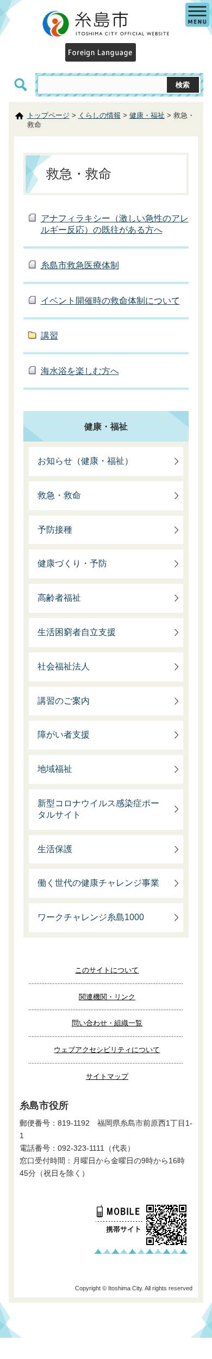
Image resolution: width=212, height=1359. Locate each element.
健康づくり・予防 (72, 563)
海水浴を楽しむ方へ (80, 371)
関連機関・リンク (107, 997)
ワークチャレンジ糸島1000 (91, 917)
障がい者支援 (64, 734)
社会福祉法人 (64, 666)
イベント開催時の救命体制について (110, 300)
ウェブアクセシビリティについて (107, 1050)
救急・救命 (59, 495)
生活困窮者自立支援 (77, 632)
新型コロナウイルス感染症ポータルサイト (98, 809)
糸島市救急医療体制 (80, 265)
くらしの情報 (99, 115)
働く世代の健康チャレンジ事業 (98, 882)
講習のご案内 (64, 700)
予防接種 (55, 529)
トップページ (48, 115)
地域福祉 (55, 769)
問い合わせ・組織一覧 (107, 1023)
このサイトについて (107, 970)
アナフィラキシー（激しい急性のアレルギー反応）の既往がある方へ (115, 224)
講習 (49, 335)
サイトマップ (107, 1076)
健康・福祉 (147, 115)
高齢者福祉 (59, 597)
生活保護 (55, 849)
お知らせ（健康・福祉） (85, 461)
